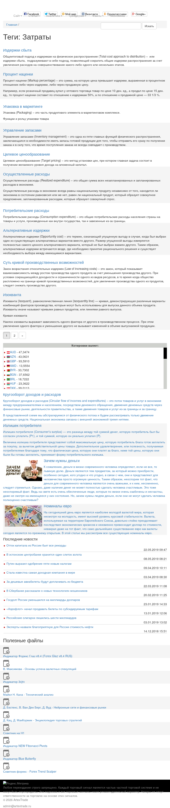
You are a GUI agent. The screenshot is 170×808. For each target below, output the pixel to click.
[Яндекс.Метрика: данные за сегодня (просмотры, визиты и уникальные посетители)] (16, 783)
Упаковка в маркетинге (22, 106)
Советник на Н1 (13, 733)
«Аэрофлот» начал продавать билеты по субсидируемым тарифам (52, 609)
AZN (13, 356)
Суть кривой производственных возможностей (43, 262)
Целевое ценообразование (26, 154)
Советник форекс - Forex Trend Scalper (29, 771)
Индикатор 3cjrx (14, 682)
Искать (149, 26)
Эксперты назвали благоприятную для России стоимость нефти (49, 627)
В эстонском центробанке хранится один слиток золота (44, 554)
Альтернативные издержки (26, 230)
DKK (13, 388)
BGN (13, 374)
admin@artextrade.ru (17, 806)
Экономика (117, 15)
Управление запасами (22, 130)
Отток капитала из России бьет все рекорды (36, 545)
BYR (13, 370)
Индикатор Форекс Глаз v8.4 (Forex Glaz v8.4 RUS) (37, 656)
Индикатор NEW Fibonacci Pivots (25, 746)
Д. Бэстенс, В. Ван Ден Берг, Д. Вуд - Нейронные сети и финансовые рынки (54, 707)
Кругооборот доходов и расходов (32, 394)
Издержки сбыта (17, 50)
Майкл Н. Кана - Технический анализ (28, 694)
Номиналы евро (58, 505)
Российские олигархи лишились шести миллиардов (41, 618)
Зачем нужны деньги (62, 460)
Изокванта (12, 294)
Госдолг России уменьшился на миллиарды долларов (43, 600)
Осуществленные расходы (26, 173)
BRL (13, 379)
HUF (13, 383)
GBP (13, 361)
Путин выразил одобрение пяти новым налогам (39, 563)
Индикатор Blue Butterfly (19, 758)
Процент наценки (18, 74)
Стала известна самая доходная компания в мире (40, 572)
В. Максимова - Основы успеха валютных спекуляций (39, 669)
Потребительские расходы (26, 210)
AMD (13, 366)
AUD (13, 352)
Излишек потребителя (22, 425)
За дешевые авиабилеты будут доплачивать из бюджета (44, 581)
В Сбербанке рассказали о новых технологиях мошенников (46, 590)
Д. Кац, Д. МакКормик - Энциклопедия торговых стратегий (42, 720)
